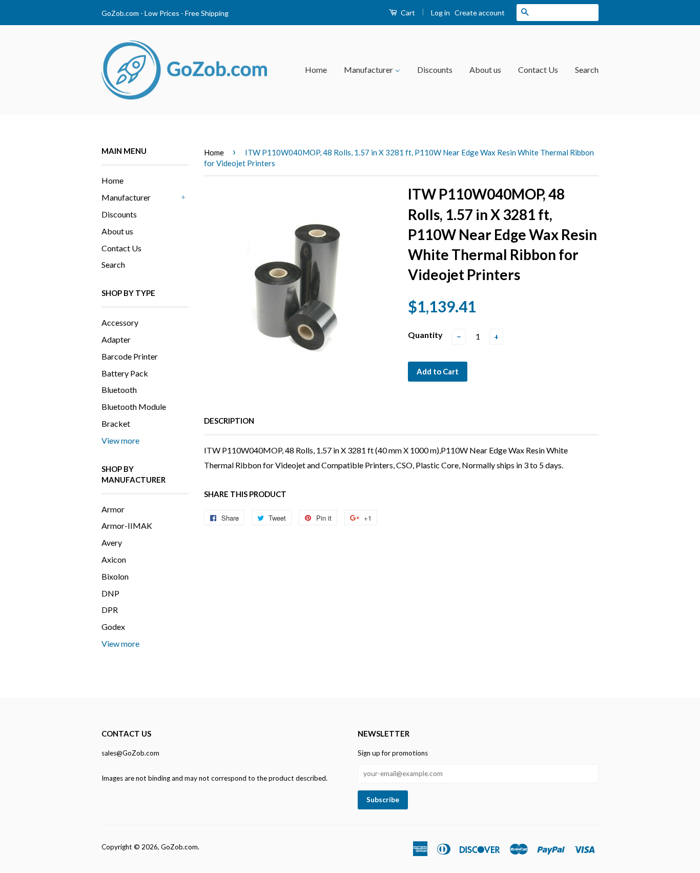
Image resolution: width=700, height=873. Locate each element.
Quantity (425, 335)
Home (316, 69)
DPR (109, 609)
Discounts (434, 69)
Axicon (113, 559)
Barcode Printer (129, 356)
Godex (113, 626)
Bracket (115, 423)
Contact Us (538, 69)
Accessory (119, 322)
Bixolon (115, 576)
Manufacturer (369, 69)
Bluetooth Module (133, 406)
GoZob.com (179, 847)
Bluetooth (119, 389)
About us (485, 69)
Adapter (116, 339)
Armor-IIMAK (126, 525)
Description (229, 420)
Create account (480, 12)
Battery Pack (124, 373)
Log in (440, 12)
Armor (113, 509)
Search (587, 69)
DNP (110, 593)
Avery (111, 542)
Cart (407, 12)
